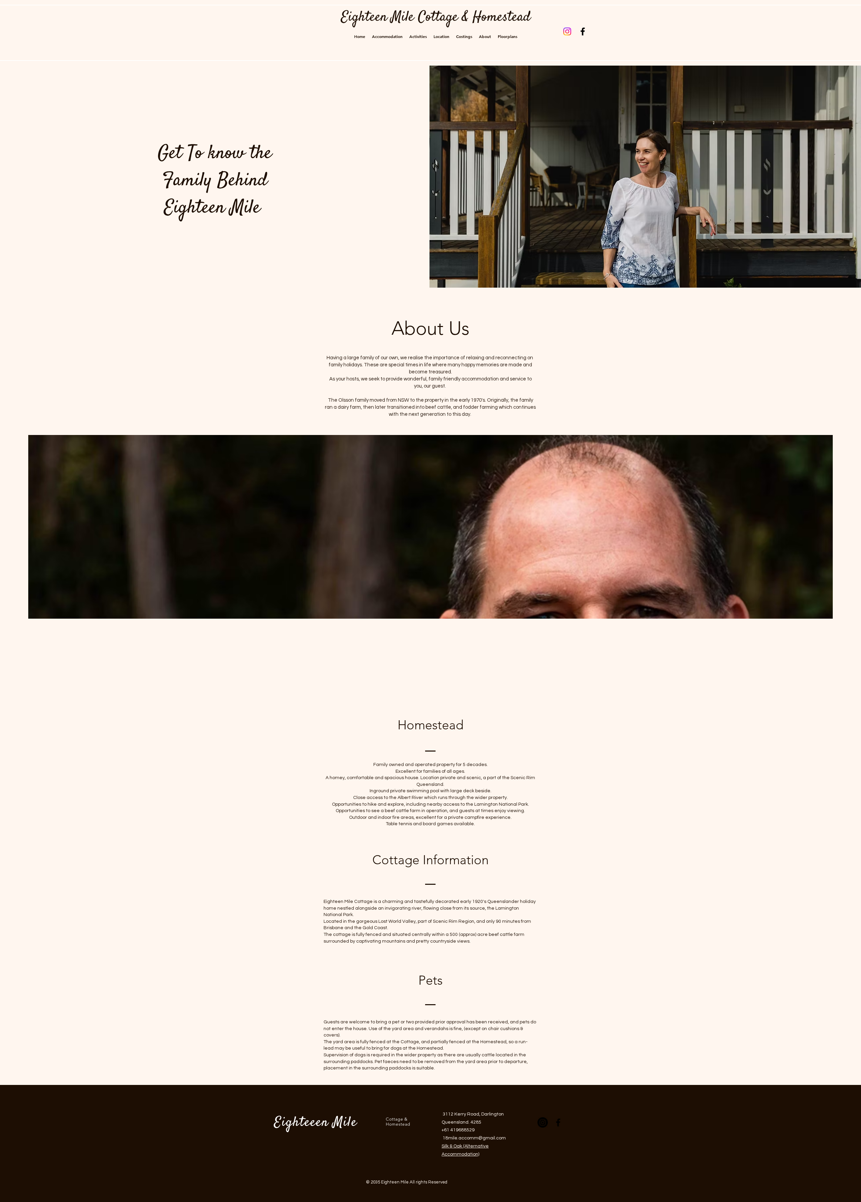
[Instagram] (567, 31)
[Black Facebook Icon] (582, 31)
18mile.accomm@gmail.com (474, 1138)
